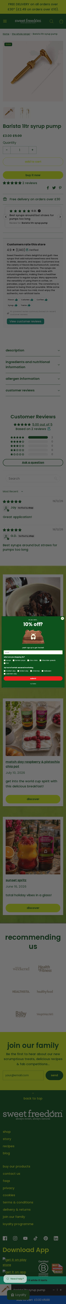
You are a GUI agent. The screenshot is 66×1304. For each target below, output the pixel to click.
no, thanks (33, 683)
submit (33, 678)
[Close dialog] (62, 618)
